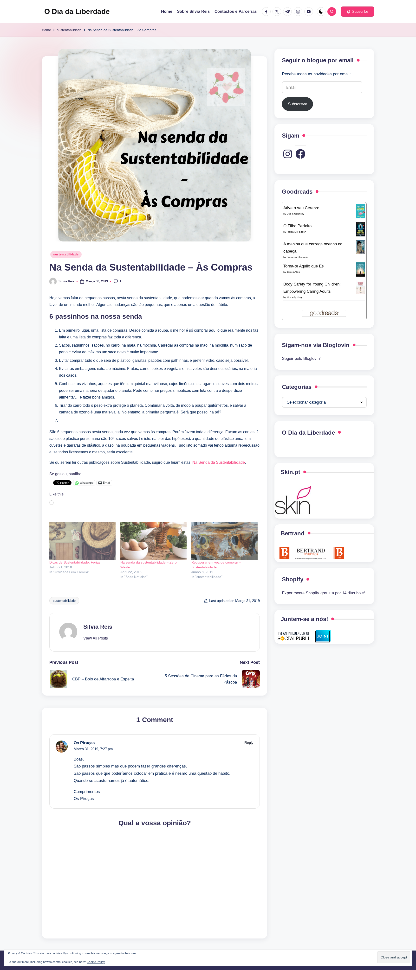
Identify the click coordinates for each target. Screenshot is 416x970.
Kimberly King (294, 297)
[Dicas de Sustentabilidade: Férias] (82, 541)
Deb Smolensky (295, 213)
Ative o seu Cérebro (301, 207)
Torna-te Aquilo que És (303, 266)
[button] (357, 11)
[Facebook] (300, 154)
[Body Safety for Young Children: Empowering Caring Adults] (360, 287)
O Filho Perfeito (297, 225)
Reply (249, 743)
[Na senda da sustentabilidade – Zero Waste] (153, 541)
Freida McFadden (296, 231)
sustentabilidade (66, 254)
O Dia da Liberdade (77, 11)
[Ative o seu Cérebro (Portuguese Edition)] (360, 211)
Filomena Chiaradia (297, 256)
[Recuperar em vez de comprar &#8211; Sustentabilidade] (224, 541)
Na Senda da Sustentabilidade (218, 462)
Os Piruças (84, 743)
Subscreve (297, 103)
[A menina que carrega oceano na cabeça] (360, 247)
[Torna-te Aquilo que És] (360, 269)
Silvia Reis (97, 626)
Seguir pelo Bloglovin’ (301, 358)
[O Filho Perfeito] (360, 229)
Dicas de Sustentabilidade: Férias (74, 562)
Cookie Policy (96, 962)
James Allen (293, 271)
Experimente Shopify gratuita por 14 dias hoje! (323, 593)
